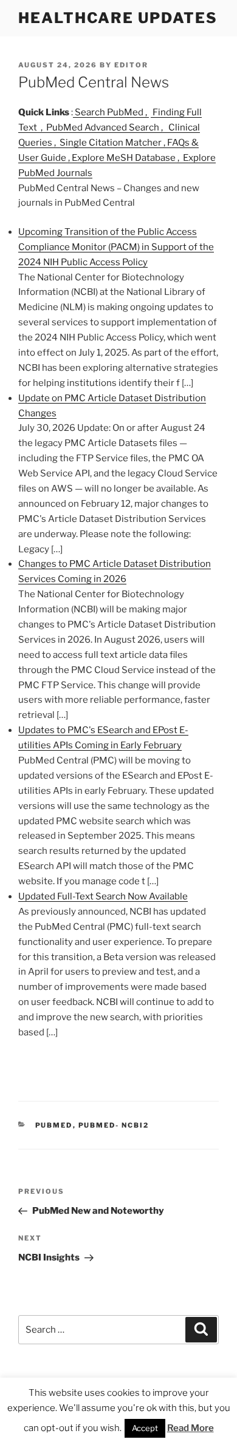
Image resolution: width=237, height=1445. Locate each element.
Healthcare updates (118, 18)
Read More (190, 1428)
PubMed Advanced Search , (105, 127)
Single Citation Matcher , (112, 142)
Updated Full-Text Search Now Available (103, 896)
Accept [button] (145, 1428)
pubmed (54, 1125)
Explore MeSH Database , (126, 157)
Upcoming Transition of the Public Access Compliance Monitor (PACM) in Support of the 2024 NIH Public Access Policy (116, 247)
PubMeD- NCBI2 (113, 1125)
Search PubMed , (111, 112)
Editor (131, 65)
